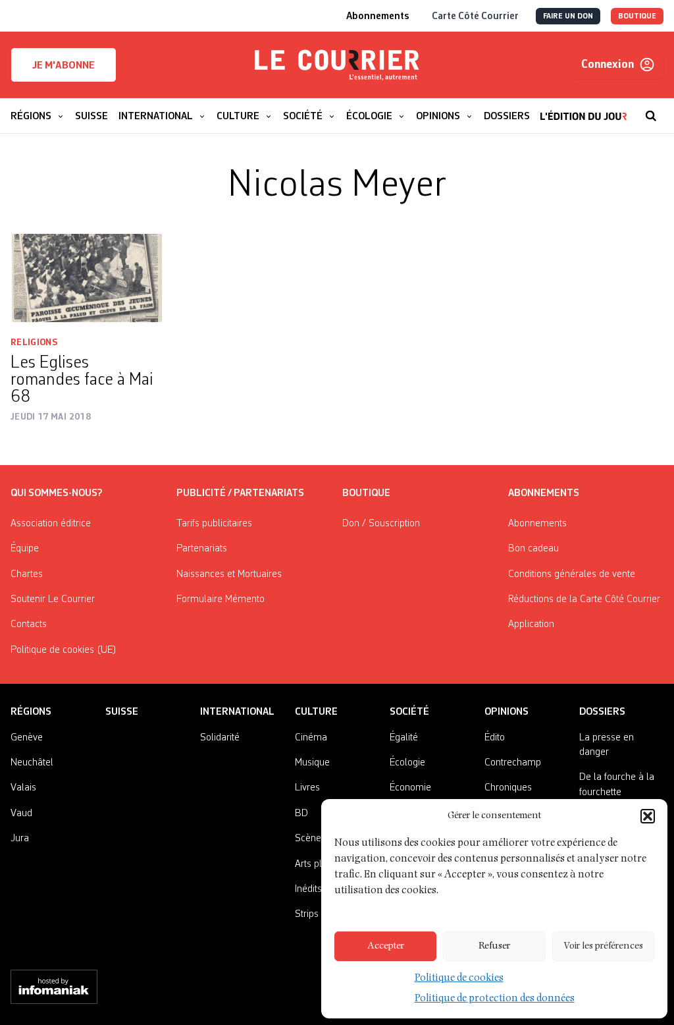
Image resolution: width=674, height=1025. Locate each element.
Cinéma (311, 738)
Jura (20, 838)
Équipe (25, 548)
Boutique (366, 493)
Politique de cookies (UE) (64, 650)
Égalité (404, 738)
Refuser (494, 946)
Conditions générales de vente (571, 574)
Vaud (21, 813)
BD (301, 813)
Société (409, 712)
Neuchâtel (32, 763)
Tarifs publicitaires (214, 523)
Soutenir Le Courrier (53, 599)
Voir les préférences (603, 946)
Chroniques (508, 788)
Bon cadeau (533, 548)
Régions (31, 712)
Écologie (407, 763)
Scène (308, 838)
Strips (307, 914)
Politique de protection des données (495, 999)
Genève (27, 738)
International (237, 712)
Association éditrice (51, 523)
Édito (494, 738)
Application (531, 624)
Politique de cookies (459, 979)
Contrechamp (512, 763)
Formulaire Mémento (220, 599)
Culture (316, 712)
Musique (312, 763)
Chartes (27, 574)
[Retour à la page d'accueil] (337, 65)
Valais (23, 788)
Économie (410, 788)
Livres (307, 788)
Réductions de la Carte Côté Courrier (584, 599)
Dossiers (602, 712)
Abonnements (537, 523)
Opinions (506, 712)
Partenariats (201, 548)
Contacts (29, 624)
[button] (647, 816)
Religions (34, 342)
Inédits (308, 889)
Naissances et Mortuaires (229, 574)
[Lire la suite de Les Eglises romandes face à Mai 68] (86, 278)
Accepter (385, 946)
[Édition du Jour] (583, 109)
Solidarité (220, 738)
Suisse (121, 712)
